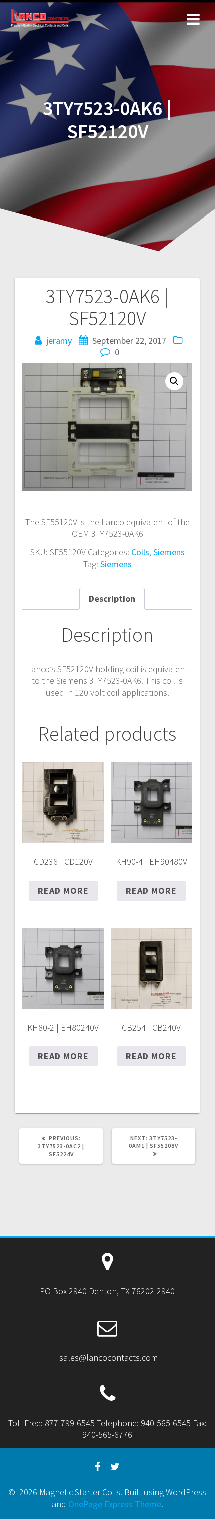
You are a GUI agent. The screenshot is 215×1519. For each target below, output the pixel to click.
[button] (175, 381)
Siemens (169, 552)
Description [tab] (112, 598)
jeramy (59, 340)
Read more (63, 890)
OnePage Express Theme (115, 1504)
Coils (141, 552)
